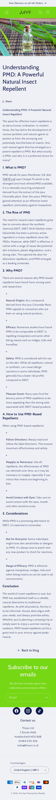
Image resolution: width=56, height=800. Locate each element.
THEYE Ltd (9, 179)
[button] (7, 12)
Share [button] (8, 101)
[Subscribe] (46, 697)
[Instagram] (28, 711)
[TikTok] (39, 711)
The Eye (22, 793)
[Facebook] (16, 711)
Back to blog (30, 650)
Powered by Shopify (36, 793)
